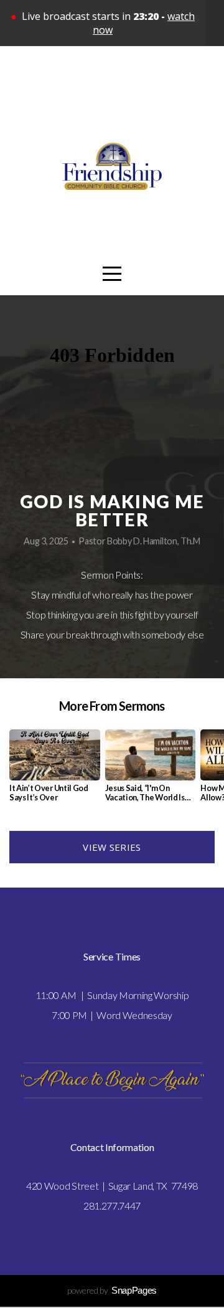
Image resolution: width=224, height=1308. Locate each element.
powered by (112, 1290)
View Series (112, 847)
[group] (54, 770)
